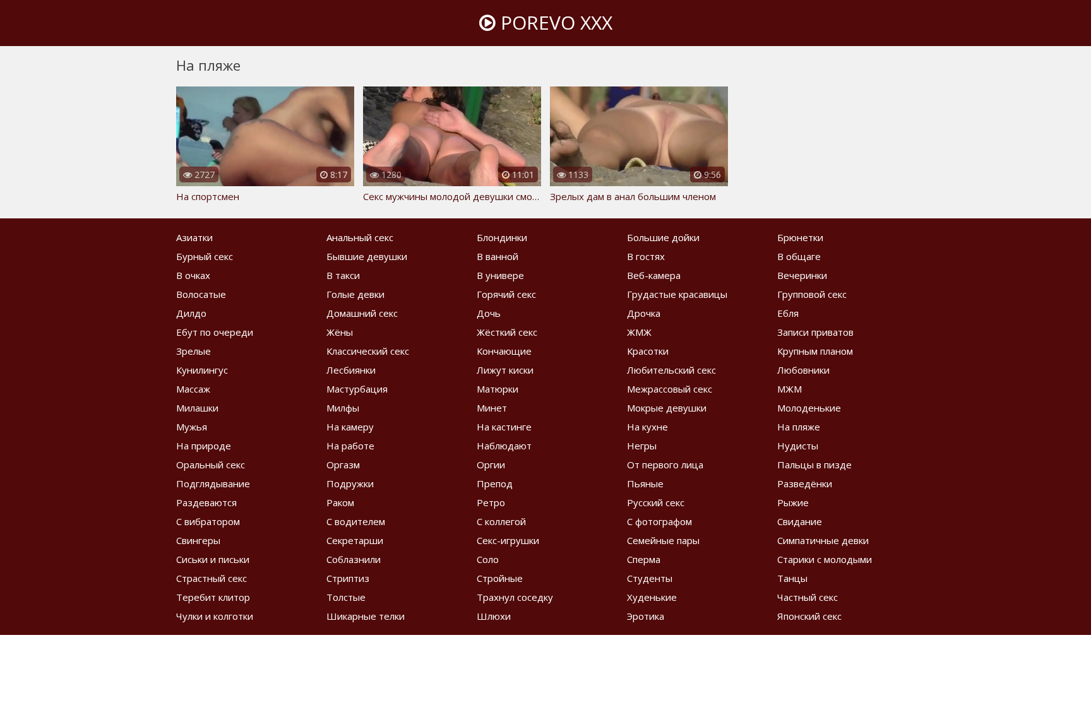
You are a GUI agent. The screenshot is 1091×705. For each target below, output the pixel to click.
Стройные (500, 578)
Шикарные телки (365, 616)
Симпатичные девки (823, 540)
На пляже (798, 426)
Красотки (648, 351)
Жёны (339, 332)
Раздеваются (206, 502)
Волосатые (201, 294)
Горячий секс (506, 294)
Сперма (643, 559)
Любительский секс (671, 370)
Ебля (788, 313)
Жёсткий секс (507, 332)
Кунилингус (202, 370)
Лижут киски (505, 370)
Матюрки (497, 388)
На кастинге (504, 426)
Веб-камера (654, 275)
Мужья (191, 426)
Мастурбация (357, 388)
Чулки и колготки (214, 616)
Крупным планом (815, 351)
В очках (193, 275)
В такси (343, 275)
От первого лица (665, 464)
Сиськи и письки (212, 559)
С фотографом (659, 521)
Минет (492, 407)
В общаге (799, 256)
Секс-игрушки (508, 540)
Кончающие (504, 351)
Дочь (489, 313)
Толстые (346, 597)
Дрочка (643, 313)
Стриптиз (347, 578)
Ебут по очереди (214, 332)
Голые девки (355, 294)
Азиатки (194, 237)
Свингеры (198, 540)
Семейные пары (663, 540)
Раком (340, 502)
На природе (203, 445)
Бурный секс (204, 256)
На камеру (350, 426)
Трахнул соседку (515, 597)
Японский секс (809, 616)
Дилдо (191, 313)
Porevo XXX (554, 22)
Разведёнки (804, 483)
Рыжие (793, 502)
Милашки (197, 407)
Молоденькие (809, 407)
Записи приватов (815, 332)
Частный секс (807, 597)
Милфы (342, 407)
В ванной (497, 256)
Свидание (799, 521)
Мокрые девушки (666, 407)
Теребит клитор (213, 597)
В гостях (646, 256)
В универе (500, 275)
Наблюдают (504, 445)
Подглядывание (213, 483)
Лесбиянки (351, 370)
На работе (350, 445)
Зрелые (193, 351)
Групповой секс (812, 294)
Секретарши (354, 540)
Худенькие (652, 597)
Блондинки (502, 237)
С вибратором (208, 521)
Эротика (645, 616)
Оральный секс (210, 464)
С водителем (355, 521)
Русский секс (655, 502)
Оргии (491, 464)
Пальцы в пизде (814, 464)
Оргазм (343, 464)
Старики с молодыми (824, 559)
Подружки (350, 483)
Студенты (649, 578)
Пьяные (645, 483)
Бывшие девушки (366, 256)
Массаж (193, 388)
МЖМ (789, 388)
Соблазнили (353, 559)
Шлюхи (494, 616)
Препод (495, 483)
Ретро (491, 502)
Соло (488, 559)
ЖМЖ (639, 332)
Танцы (792, 578)
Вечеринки (802, 275)
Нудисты (797, 445)
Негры (642, 445)
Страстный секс (211, 578)
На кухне (647, 426)
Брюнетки (800, 237)
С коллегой (501, 521)
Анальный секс (359, 237)
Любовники (803, 370)
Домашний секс (362, 313)
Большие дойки (663, 237)
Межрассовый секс (669, 388)
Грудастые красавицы (677, 294)
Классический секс (367, 351)
